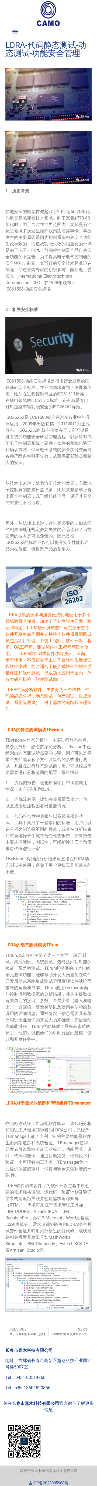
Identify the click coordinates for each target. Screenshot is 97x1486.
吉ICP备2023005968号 (48, 1483)
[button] (15, 31)
